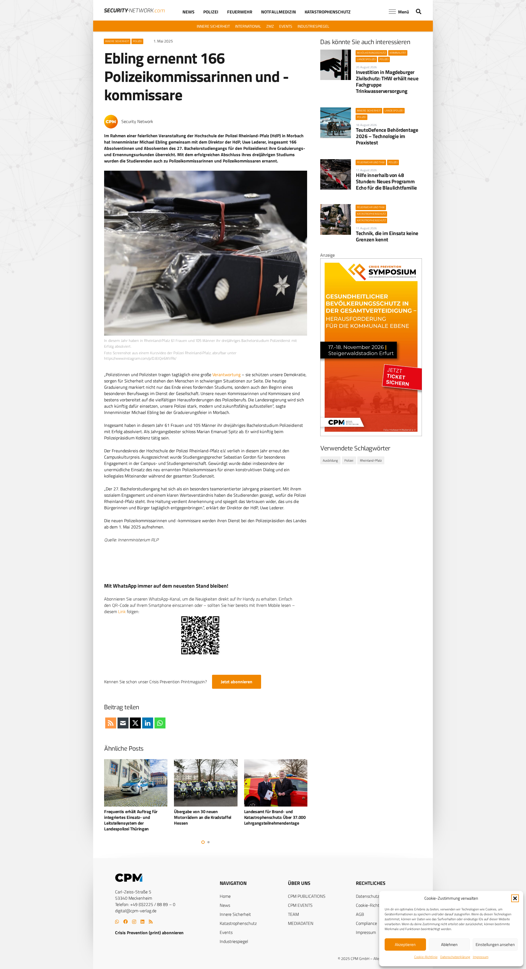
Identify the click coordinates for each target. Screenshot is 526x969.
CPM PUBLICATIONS (306, 896)
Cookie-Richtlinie (426, 956)
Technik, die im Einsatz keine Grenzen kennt (387, 236)
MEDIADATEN (300, 923)
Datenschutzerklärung (455, 956)
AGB (360, 914)
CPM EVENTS (300, 905)
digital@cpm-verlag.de (135, 910)
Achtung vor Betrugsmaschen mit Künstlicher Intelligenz (280, 814)
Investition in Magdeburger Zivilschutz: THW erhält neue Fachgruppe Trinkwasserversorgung (387, 81)
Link (122, 611)
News (225, 905)
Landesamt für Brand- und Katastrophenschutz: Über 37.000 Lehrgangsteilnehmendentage (210, 817)
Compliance (366, 923)
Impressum (480, 956)
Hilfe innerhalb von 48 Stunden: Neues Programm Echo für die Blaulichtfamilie (386, 181)
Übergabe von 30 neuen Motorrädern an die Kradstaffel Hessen (138, 817)
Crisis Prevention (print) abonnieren (149, 932)
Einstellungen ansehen (495, 944)
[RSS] (151, 921)
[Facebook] (125, 921)
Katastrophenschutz (238, 923)
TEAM (293, 914)
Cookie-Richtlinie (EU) (375, 905)
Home (225, 896)
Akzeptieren (405, 944)
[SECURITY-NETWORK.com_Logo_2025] (134, 10)
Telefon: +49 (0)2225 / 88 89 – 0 (145, 904)
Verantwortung (226, 374)
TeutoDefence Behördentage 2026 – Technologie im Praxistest (387, 136)
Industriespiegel (234, 941)
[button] (515, 898)
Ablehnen (449, 944)
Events (226, 932)
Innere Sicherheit (235, 914)
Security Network (137, 121)
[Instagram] (134, 921)
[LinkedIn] (142, 921)
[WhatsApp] (117, 921)
